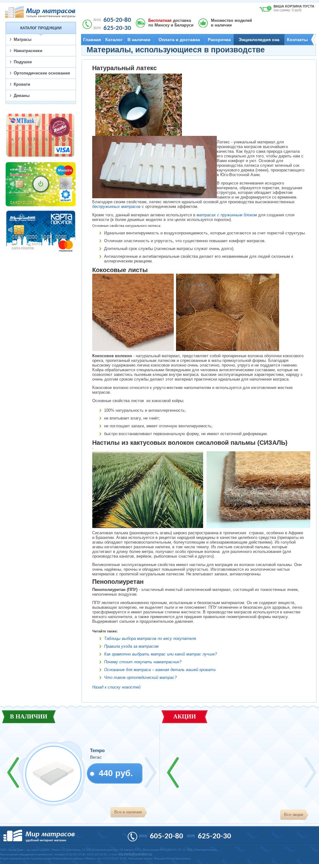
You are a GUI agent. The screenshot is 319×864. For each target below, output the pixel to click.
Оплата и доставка (179, 39)
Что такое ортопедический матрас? (140, 677)
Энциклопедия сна (259, 39)
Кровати (22, 84)
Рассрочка (219, 39)
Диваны (22, 95)
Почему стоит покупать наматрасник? (142, 662)
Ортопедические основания (42, 73)
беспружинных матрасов (116, 206)
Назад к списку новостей (116, 687)
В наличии (138, 39)
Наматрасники (28, 50)
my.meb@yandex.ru (135, 854)
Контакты (297, 39)
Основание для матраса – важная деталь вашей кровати (160, 669)
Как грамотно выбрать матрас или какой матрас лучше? (160, 654)
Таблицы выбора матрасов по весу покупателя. (150, 638)
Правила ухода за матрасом (131, 646)
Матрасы (22, 39)
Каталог (114, 39)
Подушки (23, 62)
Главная (92, 39)
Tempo (97, 750)
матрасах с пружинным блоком (227, 215)
